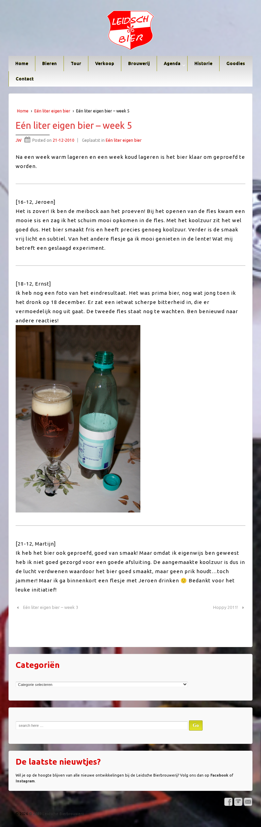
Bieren (49, 63)
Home (21, 63)
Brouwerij (139, 63)
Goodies (235, 63)
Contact (25, 78)
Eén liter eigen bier (52, 111)
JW (18, 140)
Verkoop (104, 63)
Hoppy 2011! (225, 607)
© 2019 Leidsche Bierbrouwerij (56, 814)
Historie (203, 63)
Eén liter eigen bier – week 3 (50, 607)
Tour (76, 63)
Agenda (172, 63)
